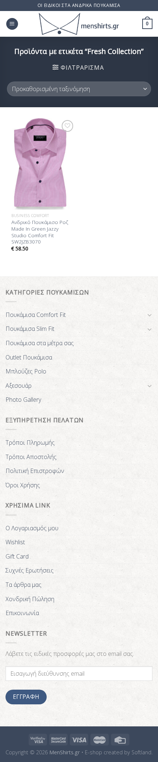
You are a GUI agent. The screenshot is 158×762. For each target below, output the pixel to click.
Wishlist (15, 542)
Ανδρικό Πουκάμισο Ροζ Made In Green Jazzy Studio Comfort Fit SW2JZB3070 (39, 232)
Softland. (142, 752)
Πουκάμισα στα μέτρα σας (40, 343)
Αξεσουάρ (19, 386)
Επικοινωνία (22, 613)
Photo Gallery (23, 400)
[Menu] (12, 24)
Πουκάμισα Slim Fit (30, 329)
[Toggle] (149, 314)
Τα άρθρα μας (24, 585)
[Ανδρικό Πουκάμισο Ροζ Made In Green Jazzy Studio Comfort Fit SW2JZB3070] (40, 163)
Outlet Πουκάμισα (29, 357)
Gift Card (17, 556)
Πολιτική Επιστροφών (35, 471)
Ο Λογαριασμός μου (32, 528)
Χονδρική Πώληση (30, 599)
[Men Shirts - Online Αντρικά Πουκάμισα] (79, 24)
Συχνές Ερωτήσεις (30, 570)
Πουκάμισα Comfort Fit (36, 315)
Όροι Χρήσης (23, 485)
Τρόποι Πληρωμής (30, 442)
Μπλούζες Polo (26, 371)
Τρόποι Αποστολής (31, 457)
